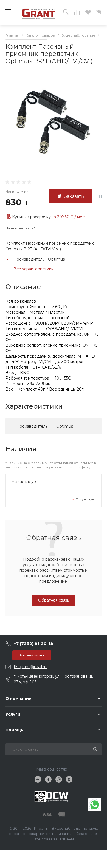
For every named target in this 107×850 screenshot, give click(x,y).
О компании (18, 698)
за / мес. (68, 216)
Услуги (12, 714)
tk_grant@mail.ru (30, 666)
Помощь (14, 729)
